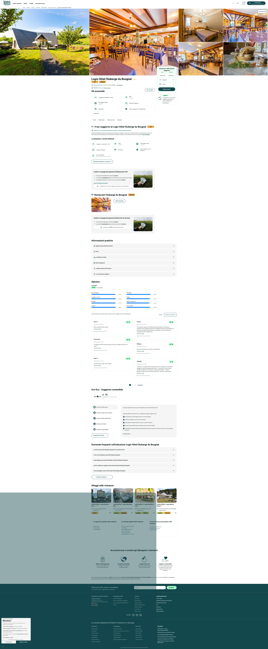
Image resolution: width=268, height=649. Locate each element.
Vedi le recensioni (107, 88)
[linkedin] (140, 615)
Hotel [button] (94, 120)
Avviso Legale (159, 598)
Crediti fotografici (160, 611)
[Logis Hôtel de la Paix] (145, 495)
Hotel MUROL (124, 527)
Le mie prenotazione (117, 598)
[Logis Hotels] (7, 3)
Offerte (25, 3)
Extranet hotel (138, 600)
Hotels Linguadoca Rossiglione (120, 639)
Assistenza (158, 607)
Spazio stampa (138, 611)
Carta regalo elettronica (140, 605)
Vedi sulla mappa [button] (119, 85)
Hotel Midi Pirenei (97, 529)
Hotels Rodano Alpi (117, 628)
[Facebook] (133, 615)
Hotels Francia (94, 628)
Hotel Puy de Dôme (153, 529)
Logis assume (138, 609)
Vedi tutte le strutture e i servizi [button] (102, 161)
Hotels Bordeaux (139, 639)
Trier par (160, 314)
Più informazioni (166, 102)
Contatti (115, 605)
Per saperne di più (40, 3)
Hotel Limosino (96, 527)
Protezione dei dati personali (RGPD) (164, 600)
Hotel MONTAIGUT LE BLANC (127, 534)
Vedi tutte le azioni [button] (126, 433)
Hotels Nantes (138, 628)
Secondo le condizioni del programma (101, 183)
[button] (2, 646)
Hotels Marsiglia (138, 631)
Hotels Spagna (94, 635)
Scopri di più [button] (96, 113)
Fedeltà (31, 3)
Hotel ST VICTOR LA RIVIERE (127, 526)
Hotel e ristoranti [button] (17, 3)
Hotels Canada (94, 633)
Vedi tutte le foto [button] (262, 11)
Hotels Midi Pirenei (117, 635)
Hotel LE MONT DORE (126, 532)
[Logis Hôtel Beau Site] (123, 495)
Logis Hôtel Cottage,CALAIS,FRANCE (165, 639)
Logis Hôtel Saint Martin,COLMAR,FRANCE (166, 636)
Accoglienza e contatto (101, 257)
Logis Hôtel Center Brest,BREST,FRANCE (166, 632)
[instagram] (137, 615)
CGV (157, 605)
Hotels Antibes (138, 633)
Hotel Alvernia (96, 526)
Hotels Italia (94, 631)
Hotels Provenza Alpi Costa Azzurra (121, 631)
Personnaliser (9, 642)
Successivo (138, 385)
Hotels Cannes (138, 637)
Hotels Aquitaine (117, 633)
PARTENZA (171, 72)
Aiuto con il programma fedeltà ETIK (121, 602)
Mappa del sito (159, 609)
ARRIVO (162, 72)
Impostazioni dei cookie (161, 602)
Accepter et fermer (23, 642)
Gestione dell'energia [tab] (102, 407)
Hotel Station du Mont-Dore (155, 526)
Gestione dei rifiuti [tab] (101, 424)
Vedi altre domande (101, 477)
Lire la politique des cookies (8, 637)
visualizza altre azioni (98, 435)
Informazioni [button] (111, 120)
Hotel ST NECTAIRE (125, 531)
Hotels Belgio (94, 637)
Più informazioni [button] (146, 134)
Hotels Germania (95, 639)
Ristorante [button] (102, 120)
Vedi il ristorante (119, 201)
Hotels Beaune (138, 635)
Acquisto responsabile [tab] (102, 429)
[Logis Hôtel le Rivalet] (167, 495)
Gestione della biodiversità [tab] (103, 418)
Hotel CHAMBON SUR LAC (127, 529)
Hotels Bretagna (116, 637)
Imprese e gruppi (138, 607)
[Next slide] (108, 205)
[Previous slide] (93, 205)
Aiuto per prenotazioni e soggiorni (120, 600)
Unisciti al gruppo (138, 602)
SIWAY (146, 647)
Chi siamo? (137, 598)
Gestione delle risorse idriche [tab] (104, 413)
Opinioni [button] (119, 120)
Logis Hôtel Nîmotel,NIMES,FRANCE (165, 634)
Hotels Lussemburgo (95, 641)
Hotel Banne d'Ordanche (154, 528)
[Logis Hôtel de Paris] (101, 495)
